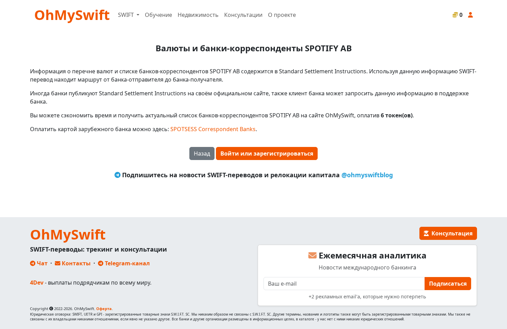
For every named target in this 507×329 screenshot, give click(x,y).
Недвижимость (198, 15)
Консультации (243, 15)
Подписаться (448, 283)
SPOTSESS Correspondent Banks (213, 129)
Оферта (104, 308)
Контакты (75, 263)
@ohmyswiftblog (367, 175)
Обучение (158, 15)
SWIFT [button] (126, 15)
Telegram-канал (126, 263)
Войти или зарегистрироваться (266, 153)
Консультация (451, 233)
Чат (42, 263)
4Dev (36, 282)
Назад (202, 153)
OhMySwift (72, 14)
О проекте (282, 15)
